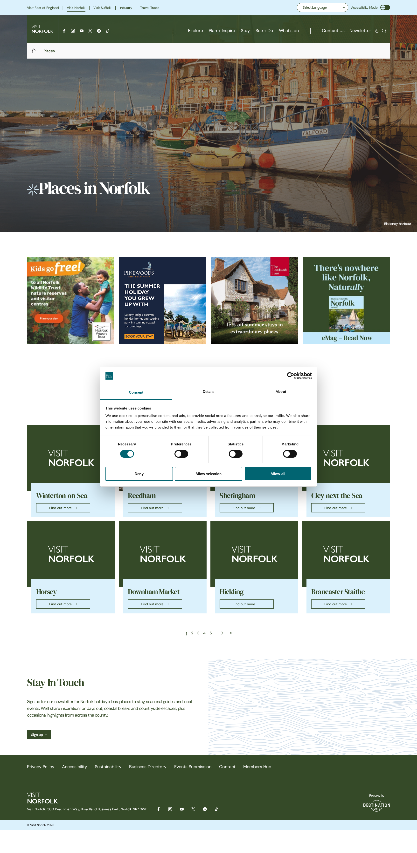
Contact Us (333, 30)
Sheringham (237, 495)
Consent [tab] (136, 392)
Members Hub (257, 766)
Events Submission (192, 766)
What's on (289, 30)
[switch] (181, 454)
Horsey (46, 591)
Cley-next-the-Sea (336, 495)
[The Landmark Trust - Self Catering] (254, 300)
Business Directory (148, 766)
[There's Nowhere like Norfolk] (346, 300)
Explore (195, 30)
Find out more (60, 508)
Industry (125, 8)
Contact (227, 766)
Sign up (37, 734)
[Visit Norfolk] (42, 29)
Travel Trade (149, 8)
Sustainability (108, 766)
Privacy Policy (40, 766)
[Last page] (230, 633)
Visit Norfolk (76, 8)
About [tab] (281, 392)
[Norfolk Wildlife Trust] (70, 300)
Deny (139, 474)
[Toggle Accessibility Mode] (385, 7)
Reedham (142, 495)
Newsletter (360, 30)
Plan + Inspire (222, 30)
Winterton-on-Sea (61, 495)
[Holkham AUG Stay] (162, 300)
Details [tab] (209, 392)
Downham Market (153, 591)
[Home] (34, 50)
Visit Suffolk (102, 8)
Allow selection (208, 474)
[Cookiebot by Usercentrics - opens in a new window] (291, 375)
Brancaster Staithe (337, 591)
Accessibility (74, 766)
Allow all (278, 474)
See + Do (264, 30)
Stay (245, 30)
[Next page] (222, 633)
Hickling (231, 591)
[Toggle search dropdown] (384, 31)
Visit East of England (43, 8)
